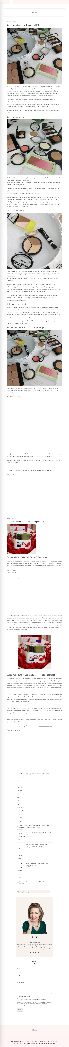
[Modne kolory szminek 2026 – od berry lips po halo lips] (21, 836)
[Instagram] (34, 1036)
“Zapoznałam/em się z (33, 999)
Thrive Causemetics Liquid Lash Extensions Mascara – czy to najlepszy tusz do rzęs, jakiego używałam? (34, 826)
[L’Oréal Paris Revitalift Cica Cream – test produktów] (21, 539)
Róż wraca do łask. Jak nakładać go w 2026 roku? (31, 882)
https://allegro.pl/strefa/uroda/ (16, 300)
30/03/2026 (22, 883)
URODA (8, 22)
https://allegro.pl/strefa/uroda (19, 206)
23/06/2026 (29, 847)
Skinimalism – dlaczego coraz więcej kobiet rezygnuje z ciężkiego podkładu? (37, 845)
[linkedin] (33, 953)
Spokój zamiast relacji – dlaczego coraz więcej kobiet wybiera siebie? (38, 864)
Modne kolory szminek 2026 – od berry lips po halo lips (38, 833)
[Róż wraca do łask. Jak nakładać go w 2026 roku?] (18, 882)
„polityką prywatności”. (40, 999)
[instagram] (35, 953)
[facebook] (30, 953)
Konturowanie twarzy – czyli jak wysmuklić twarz (24, 25)
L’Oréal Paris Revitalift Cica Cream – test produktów (25, 521)
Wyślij (20, 1009)
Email (19, 975)
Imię (18, 968)
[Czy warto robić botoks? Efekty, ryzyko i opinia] (21, 797)
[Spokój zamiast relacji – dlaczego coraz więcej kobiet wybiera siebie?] (21, 870)
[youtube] (38, 953)
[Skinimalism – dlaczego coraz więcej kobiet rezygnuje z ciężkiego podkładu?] (21, 851)
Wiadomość (21, 982)
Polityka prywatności (24, 996)
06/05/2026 (29, 866)
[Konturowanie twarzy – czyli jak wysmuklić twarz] (34, 56)
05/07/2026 (20, 829)
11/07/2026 (28, 774)
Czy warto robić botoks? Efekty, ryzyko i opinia (37, 773)
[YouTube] (37, 1036)
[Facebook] (31, 1036)
